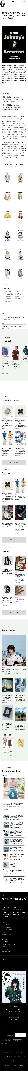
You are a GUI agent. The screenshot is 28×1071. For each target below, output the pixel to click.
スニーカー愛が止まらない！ (7, 924)
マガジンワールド (8, 1065)
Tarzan (22, 1053)
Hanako (12, 1053)
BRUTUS (10, 1049)
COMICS (24, 912)
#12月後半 (8, 328)
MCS (14, 1060)
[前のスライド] (3, 373)
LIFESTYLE (12, 912)
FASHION (4, 908)
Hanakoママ (9, 1056)
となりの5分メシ (5, 941)
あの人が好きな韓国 (6, 951)
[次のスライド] (5, 373)
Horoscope (6, 8)
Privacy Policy (20, 1065)
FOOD (18, 912)
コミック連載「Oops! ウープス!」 (8, 939)
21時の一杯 (4, 946)
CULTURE (18, 910)
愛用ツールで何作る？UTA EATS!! (8, 944)
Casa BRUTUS (7, 1053)
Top (2, 8)
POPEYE (14, 1049)
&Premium (18, 1053)
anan (6, 1049)
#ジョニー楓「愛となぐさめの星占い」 (10, 326)
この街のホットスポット (7, 949)
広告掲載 (14, 1065)
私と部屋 (3, 932)
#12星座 (21, 326)
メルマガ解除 (4, 1043)
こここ (23, 1056)
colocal (4, 1056)
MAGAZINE (5, 917)
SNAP (9, 908)
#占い (3, 328)
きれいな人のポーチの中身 (7, 929)
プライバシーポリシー (17, 1039)
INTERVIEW (5, 912)
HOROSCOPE (12, 914)
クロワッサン (20, 1049)
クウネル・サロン (17, 1056)
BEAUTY (12, 910)
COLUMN (4, 914)
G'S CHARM (5, 910)
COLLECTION (16, 908)
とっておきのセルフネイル (7, 927)
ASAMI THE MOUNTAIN (6, 934)
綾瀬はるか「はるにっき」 (7, 937)
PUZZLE (19, 914)
